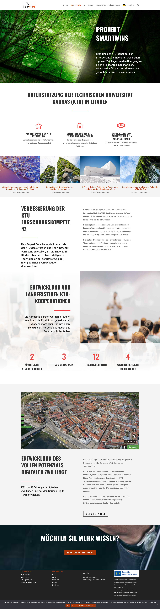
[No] (157, 604)
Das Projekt (76, 5)
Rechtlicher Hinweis (90, 577)
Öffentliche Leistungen (29, 582)
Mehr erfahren (96, 513)
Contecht (55, 580)
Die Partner (89, 5)
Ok (68, 606)
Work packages (26, 580)
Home (65, 5)
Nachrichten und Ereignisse (108, 5)
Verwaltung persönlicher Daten (94, 580)
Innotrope (55, 585)
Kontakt (86, 573)
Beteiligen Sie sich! (80, 552)
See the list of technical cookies (83, 606)
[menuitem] (128, 7)
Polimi (54, 582)
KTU (53, 575)
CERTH (54, 577)
